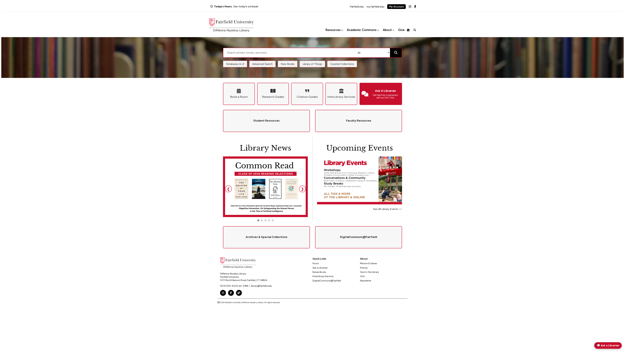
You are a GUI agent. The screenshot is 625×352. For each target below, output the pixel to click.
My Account (396, 6)
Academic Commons (361, 30)
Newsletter (365, 280)
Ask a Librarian (320, 267)
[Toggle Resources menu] (342, 30)
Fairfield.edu (357, 6)
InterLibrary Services (322, 276)
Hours (315, 263)
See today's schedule (245, 6)
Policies (364, 267)
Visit (362, 276)
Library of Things (312, 64)
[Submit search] (396, 52)
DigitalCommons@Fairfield (326, 280)
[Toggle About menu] (393, 30)
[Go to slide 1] (258, 220)
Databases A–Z (235, 64)
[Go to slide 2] (262, 220)
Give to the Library (369, 272)
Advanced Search (262, 64)
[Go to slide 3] (265, 220)
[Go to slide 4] (273, 220)
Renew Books (319, 272)
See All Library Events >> (387, 209)
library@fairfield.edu (261, 286)
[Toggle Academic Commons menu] (378, 30)
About (387, 30)
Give (401, 30)
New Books (287, 64)
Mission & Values (368, 263)
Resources (332, 30)
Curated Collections (342, 64)
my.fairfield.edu (375, 6)
